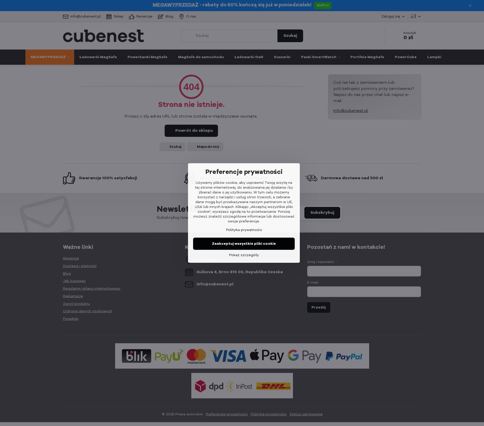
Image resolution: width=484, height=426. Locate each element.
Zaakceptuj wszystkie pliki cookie (244, 243)
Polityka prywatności (244, 230)
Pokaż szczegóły (244, 255)
